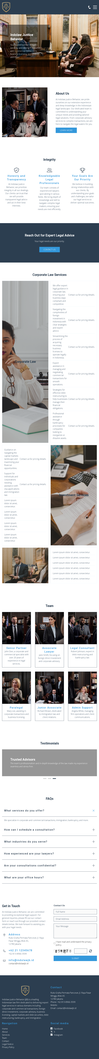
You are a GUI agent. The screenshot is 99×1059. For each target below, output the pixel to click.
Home (5, 1028)
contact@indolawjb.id (18, 963)
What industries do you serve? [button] (25, 841)
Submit (75, 958)
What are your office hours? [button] (24, 877)
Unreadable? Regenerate (90, 950)
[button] (6, 762)
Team (4, 1038)
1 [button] (44, 778)
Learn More (66, 130)
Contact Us (50, 249)
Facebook (58, 1028)
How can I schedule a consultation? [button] (29, 829)
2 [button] (49, 778)
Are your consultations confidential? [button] (30, 865)
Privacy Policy (8, 1047)
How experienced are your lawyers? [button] (29, 853)
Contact (5, 1041)
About (5, 1031)
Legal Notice (7, 1044)
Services (6, 1034)
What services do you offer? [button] (24, 810)
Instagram (58, 1034)
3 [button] (54, 778)
